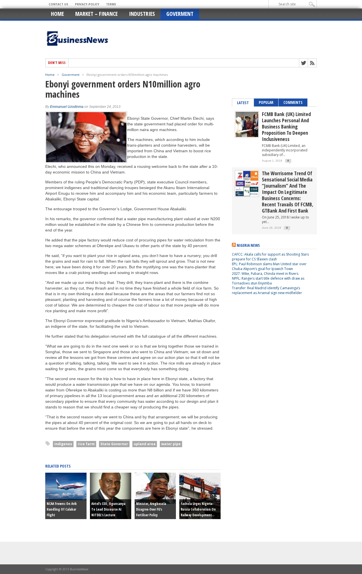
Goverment (179, 14)
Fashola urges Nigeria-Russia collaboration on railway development (198, 509)
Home (57, 14)
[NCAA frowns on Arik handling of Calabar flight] (66, 498)
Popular (266, 102)
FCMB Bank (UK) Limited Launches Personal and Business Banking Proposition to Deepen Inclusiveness (286, 126)
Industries (142, 14)
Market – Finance (96, 14)
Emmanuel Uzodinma (66, 107)
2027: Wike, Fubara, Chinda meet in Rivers (265, 273)
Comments (293, 102)
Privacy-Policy (87, 4)
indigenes (63, 444)
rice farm (86, 444)
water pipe (171, 444)
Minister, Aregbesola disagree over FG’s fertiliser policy (151, 509)
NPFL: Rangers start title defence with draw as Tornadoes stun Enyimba (268, 281)
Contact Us (58, 4)
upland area (145, 444)
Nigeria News (248, 245)
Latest (243, 102)
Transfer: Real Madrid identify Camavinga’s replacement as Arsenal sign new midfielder (267, 290)
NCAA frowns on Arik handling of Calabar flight (62, 509)
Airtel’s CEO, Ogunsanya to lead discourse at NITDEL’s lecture (108, 509)
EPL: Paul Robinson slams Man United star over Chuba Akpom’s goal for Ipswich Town (269, 266)
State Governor (114, 444)
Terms (111, 4)
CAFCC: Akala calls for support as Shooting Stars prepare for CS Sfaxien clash (270, 257)
